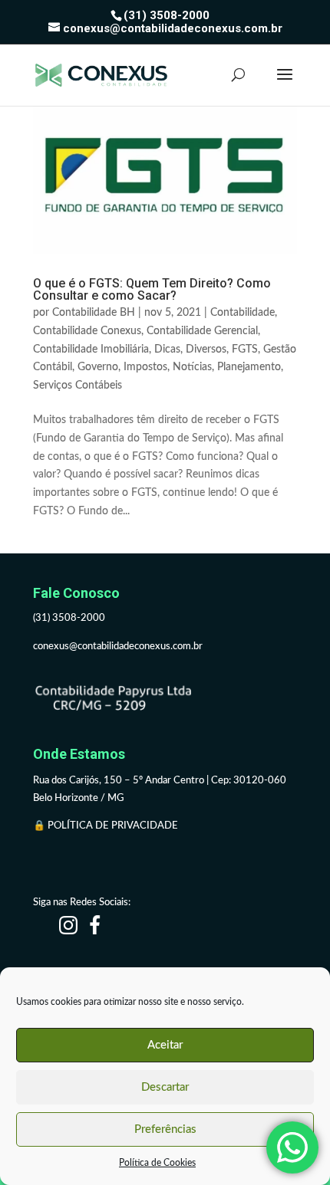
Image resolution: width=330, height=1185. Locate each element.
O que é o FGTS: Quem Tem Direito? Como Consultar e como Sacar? (152, 289)
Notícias (192, 367)
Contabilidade (242, 312)
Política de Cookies (157, 1162)
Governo (98, 367)
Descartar (165, 1087)
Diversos (206, 349)
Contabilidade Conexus (87, 331)
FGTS (245, 349)
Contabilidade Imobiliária (91, 349)
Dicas (167, 349)
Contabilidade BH (93, 312)
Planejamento (249, 367)
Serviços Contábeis (77, 385)
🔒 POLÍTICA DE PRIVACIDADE (106, 826)
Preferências (165, 1129)
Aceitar (165, 1045)
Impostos (145, 367)
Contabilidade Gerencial (202, 331)
